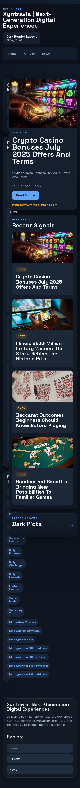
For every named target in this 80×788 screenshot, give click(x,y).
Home (12, 54)
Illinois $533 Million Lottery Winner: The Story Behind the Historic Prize (40, 351)
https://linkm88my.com (24, 631)
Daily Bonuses (14, 551)
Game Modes (13, 599)
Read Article (25, 195)
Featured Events (15, 587)
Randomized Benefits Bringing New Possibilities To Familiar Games (41, 489)
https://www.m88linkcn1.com (28, 648)
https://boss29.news (22, 622)
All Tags (29, 54)
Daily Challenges (16, 563)
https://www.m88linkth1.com (28, 674)
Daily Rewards (14, 575)
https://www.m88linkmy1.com (28, 665)
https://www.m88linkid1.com (27, 657)
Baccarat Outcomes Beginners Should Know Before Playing (41, 420)
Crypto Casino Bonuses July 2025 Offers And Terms (39, 281)
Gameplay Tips (15, 611)
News (46, 54)
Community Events (16, 539)
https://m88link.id (21, 639)
